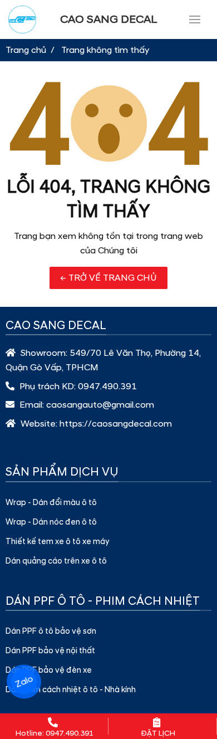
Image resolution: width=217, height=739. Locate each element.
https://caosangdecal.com (116, 423)
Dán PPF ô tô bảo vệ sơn (51, 632)
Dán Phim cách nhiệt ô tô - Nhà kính (71, 690)
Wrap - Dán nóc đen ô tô (51, 522)
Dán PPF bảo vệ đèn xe (49, 670)
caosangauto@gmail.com (100, 404)
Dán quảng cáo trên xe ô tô (56, 561)
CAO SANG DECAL (108, 19)
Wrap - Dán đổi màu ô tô (51, 503)
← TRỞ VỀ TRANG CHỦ (108, 277)
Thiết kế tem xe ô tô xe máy (57, 542)
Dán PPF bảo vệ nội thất (50, 651)
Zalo (23, 681)
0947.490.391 (107, 386)
